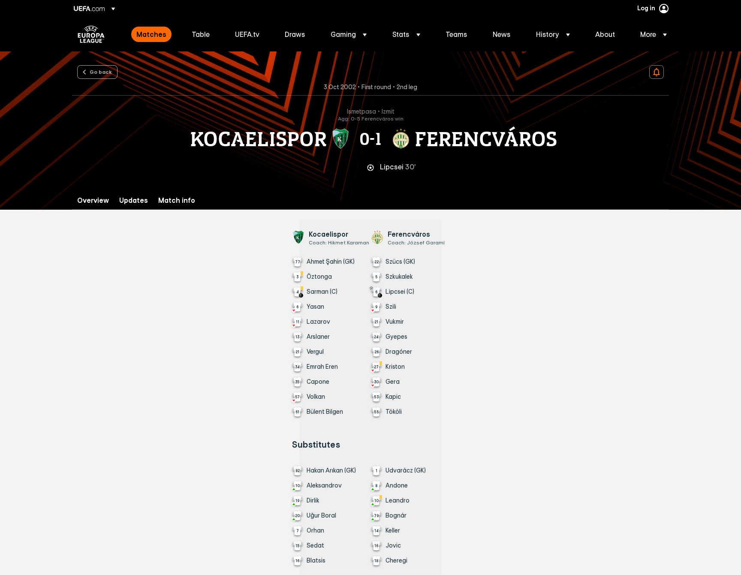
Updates (133, 200)
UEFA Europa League (91, 34)
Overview (93, 200)
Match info (176, 200)
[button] (348, 34)
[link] (151, 34)
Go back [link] (101, 72)
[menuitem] (153, 34)
